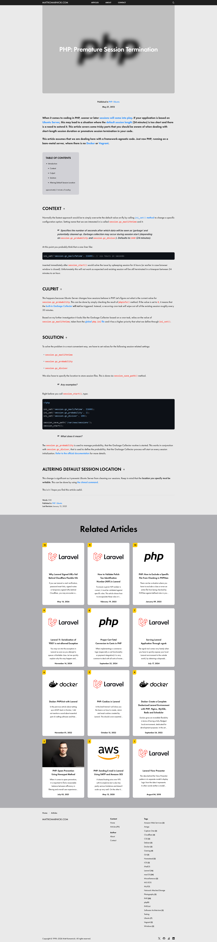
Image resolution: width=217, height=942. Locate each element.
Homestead (150, 858)
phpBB (146, 902)
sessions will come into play (116, 118)
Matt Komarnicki (55, 2)
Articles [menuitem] (95, 2)
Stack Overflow (169, 938)
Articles (54, 813)
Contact (113, 840)
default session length (119, 122)
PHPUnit (147, 906)
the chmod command (87, 482)
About (112, 836)
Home (44, 813)
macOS (149, 874)
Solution (53, 178)
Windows (149, 926)
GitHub (164, 938)
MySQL (147, 886)
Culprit (52, 173)
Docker (90, 143)
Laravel (148, 870)
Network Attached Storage (154, 890)
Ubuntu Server (50, 122)
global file (95, 321)
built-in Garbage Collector (59, 306)
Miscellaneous (151, 878)
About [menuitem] (108, 2)
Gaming (148, 850)
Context (53, 168)
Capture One (150, 830)
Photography (150, 894)
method (150, 217)
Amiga (146, 826)
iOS (147, 862)
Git (146, 854)
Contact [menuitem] (122, 2)
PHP (110, 101)
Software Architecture (154, 910)
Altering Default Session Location (62, 182)
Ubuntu (116, 101)
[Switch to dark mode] (173, 2)
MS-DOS (147, 882)
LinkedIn (173, 938)
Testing (146, 914)
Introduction (52, 163)
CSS (147, 838)
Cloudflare (149, 834)
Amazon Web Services (154, 822)
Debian (148, 842)
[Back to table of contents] (64, 208)
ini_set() (140, 218)
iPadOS (147, 866)
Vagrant (103, 143)
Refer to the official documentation (72, 453)
